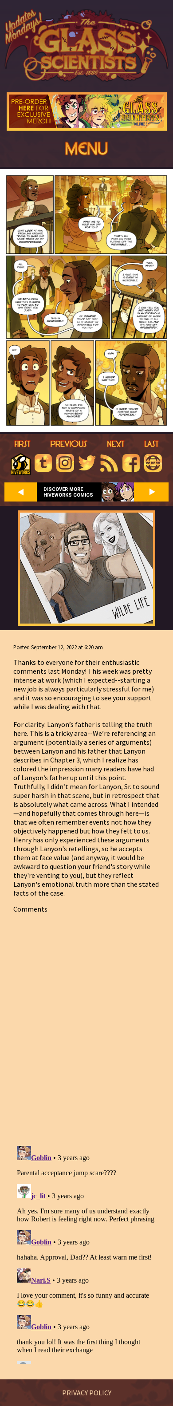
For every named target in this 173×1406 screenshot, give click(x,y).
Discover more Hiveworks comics (68, 492)
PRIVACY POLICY (86, 1392)
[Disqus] (86, 1024)
